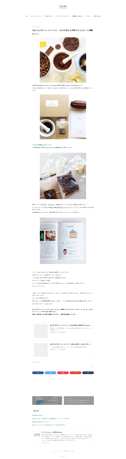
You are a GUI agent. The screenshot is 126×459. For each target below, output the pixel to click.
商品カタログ (48, 16)
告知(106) (34, 362)
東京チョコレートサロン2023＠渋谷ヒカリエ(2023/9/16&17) (48, 425)
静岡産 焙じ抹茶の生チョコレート (41, 422)
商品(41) (38, 362)
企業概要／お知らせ (77, 16)
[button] (26, 16)
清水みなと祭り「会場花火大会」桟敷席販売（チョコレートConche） (51, 418)
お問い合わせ (97, 16)
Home (26, 16)
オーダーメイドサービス (62, 16)
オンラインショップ (36, 16)
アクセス (88, 16)
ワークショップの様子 (39, 311)
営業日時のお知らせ (37, 415)
